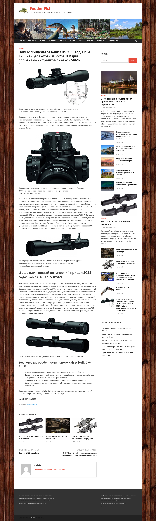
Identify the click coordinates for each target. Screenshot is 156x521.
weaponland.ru (32, 404)
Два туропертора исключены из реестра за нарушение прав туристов (126, 135)
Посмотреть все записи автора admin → (50, 469)
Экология (101, 41)
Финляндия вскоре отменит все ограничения (126, 183)
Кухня (81, 41)
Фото (72, 41)
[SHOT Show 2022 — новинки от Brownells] (31, 434)
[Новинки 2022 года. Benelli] (107, 295)
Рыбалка (52, 41)
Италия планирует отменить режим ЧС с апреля (125, 172)
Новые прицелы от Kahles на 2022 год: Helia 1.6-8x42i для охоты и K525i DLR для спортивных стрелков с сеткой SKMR (126, 304)
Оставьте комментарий (26, 64)
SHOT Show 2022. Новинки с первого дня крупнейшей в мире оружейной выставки (125, 276)
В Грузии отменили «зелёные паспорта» (124, 159)
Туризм (90, 41)
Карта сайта (114, 41)
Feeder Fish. (41, 8)
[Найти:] (119, 60)
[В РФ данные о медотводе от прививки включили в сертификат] (119, 94)
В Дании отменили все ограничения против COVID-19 (125, 148)
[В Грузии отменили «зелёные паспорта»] (107, 166)
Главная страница (28, 41)
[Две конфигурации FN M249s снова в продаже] (84, 434)
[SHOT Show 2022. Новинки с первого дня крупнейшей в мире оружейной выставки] (107, 281)
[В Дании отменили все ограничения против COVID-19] (107, 154)
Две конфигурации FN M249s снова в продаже (82, 437)
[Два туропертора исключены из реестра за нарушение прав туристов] (107, 139)
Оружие (63, 41)
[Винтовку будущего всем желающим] (58, 434)
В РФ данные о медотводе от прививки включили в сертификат (116, 101)
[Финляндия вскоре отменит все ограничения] (107, 190)
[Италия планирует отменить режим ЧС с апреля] (107, 178)
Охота (42, 41)
